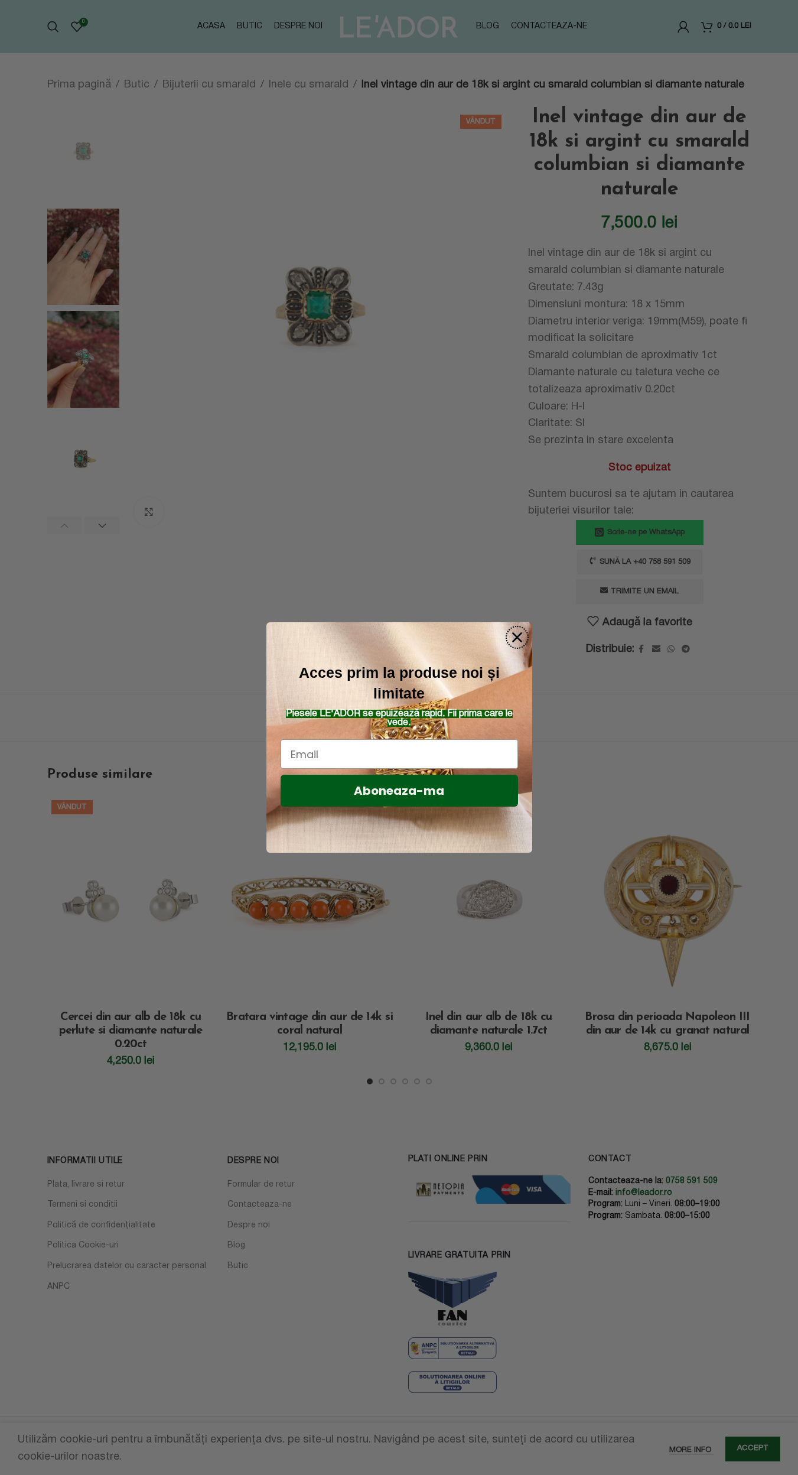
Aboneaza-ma (399, 790)
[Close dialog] (517, 637)
